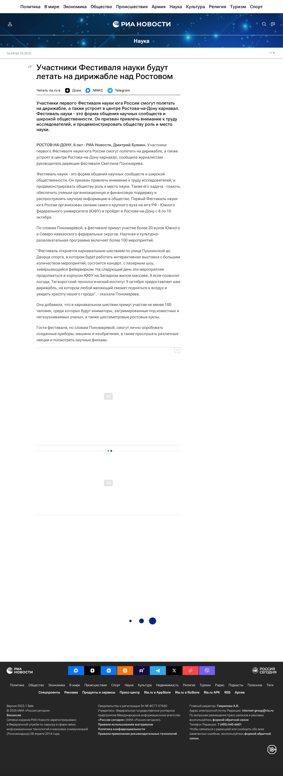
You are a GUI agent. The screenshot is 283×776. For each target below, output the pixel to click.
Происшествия (95, 685)
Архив (240, 692)
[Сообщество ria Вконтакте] (109, 670)
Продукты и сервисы (98, 692)
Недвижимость (167, 685)
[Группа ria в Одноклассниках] (125, 670)
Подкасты (236, 685)
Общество (36, 685)
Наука (129, 685)
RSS (227, 692)
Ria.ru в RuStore (187, 692)
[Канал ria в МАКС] (76, 670)
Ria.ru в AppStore (157, 692)
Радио (219, 685)
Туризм (205, 685)
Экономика (56, 685)
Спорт (115, 685)
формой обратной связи (230, 720)
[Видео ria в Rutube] (141, 670)
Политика (17, 685)
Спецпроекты (49, 692)
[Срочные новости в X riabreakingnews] (191, 670)
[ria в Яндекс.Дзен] (92, 670)
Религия (189, 685)
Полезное (255, 685)
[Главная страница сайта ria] (141, 24)
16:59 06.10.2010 (19, 53)
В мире (74, 685)
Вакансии (14, 715)
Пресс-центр (130, 692)
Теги (270, 685)
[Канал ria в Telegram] (158, 670)
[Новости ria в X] (174, 670)
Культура (145, 685)
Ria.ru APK (212, 692)
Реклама (71, 692)
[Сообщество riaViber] (207, 670)
